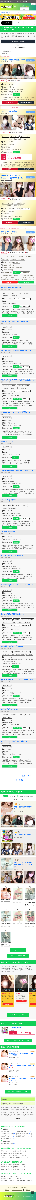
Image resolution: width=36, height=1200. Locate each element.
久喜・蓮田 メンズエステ (21, 1157)
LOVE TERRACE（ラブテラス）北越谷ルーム (30, 923)
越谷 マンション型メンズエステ (9, 1176)
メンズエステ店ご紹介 (13, 1187)
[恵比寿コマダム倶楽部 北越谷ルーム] (6, 932)
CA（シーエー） (16, 922)
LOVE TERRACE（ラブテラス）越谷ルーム (14, 741)
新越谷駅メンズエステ (24, 1131)
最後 (22, 780)
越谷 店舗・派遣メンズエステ (24, 1180)
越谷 (2, 61)
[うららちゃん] (29, 816)
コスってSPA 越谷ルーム (10, 111)
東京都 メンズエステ (6, 1164)
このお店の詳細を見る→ (26, 102)
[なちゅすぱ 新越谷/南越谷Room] (7, 803)
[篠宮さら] (29, 871)
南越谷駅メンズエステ (8, 1136)
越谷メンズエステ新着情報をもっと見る (18, 1091)
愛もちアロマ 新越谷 (9, 231)
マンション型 (8, 61)
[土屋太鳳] (17, 843)
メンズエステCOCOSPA (8, 532)
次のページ (25, 776)
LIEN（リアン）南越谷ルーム (10, 500)
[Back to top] (32, 1192)
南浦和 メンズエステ (18, 1151)
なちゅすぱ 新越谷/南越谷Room (13, 59)
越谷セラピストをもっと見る (18, 1015)
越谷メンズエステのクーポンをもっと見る (18, 1040)
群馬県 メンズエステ (6, 1169)
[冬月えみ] (17, 871)
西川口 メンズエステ (6, 1153)
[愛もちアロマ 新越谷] (6, 889)
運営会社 (28, 1190)
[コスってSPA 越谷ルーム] (7, 831)
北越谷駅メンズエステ (8, 1134)
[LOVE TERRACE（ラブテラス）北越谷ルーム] (30, 911)
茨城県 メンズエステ (19, 1167)
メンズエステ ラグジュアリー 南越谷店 (12, 555)
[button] (34, 71)
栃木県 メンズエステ (19, 1169)
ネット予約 (7, 1004)
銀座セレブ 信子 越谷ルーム (9, 709)
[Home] (8, 1195)
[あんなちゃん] (17, 816)
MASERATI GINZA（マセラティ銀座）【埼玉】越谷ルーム (18, 351)
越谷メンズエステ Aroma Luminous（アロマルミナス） (12, 176)
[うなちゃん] (6, 816)
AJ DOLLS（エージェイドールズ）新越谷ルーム (15, 412)
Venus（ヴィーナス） (7, 441)
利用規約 (7, 1190)
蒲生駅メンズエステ (24, 1134)
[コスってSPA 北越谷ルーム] (18, 889)
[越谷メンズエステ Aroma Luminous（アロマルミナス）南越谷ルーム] (30, 889)
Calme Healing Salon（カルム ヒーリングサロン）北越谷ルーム (17, 585)
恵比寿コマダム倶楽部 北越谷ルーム (6, 943)
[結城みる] (6, 871)
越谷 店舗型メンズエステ (7, 1180)
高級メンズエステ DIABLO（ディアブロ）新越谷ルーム (17, 380)
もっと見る (18, 950)
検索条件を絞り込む (19, 41)
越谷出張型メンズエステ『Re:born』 (12, 646)
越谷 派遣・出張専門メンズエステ (10, 1178)
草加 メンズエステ (6, 1155)
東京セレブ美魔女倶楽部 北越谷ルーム (12, 614)
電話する (16, 94)
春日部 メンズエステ (18, 1155)
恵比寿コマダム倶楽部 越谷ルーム (11, 288)
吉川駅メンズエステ (7, 1138)
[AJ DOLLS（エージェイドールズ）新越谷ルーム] (6, 911)
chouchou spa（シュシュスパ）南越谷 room (14, 321)
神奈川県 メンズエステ (20, 1164)
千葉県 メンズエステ (6, 1167)
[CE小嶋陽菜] (6, 843)
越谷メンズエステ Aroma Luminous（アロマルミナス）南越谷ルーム (18, 680)
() (6, 993)
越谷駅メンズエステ (8, 1131)
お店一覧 (7, 23)
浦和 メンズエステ (6, 1151)
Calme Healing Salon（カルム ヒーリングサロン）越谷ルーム (17, 471)
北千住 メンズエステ (6, 1157)
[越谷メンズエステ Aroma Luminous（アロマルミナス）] (7, 858)
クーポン (29, 23)
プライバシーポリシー (17, 1190)
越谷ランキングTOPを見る (18, 956)
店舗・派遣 (8, 113)
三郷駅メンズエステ (24, 1136)
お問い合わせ (24, 1187)
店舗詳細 (26, 282)
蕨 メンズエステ (18, 1153)
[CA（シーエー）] (18, 911)
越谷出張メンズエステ (8, 1144)
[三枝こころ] (29, 843)
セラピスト (18, 23)
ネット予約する (9, 102)
